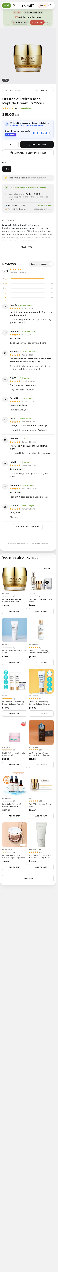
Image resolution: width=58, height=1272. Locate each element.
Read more (26, 247)
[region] (28, 56)
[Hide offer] (47, 22)
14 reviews (26, 108)
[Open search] (13, 5)
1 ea (7, 169)
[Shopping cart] (51, 5)
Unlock (38, 22)
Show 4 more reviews (28, 527)
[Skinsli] (28, 5)
